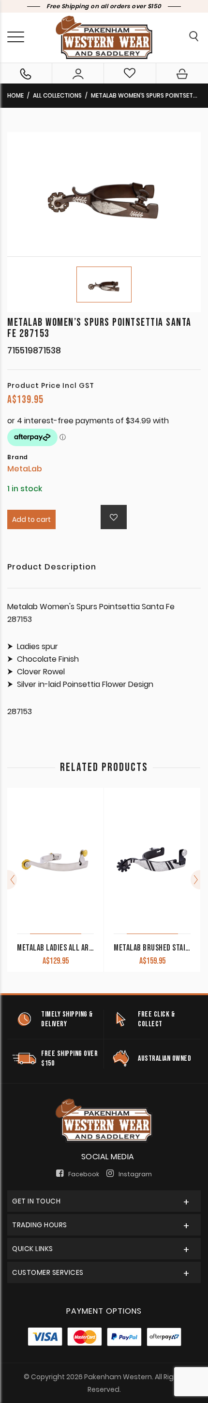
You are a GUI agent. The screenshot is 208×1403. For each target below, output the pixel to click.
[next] (195, 879)
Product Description (51, 567)
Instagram (135, 1174)
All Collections (57, 95)
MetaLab (24, 468)
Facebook (83, 1174)
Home (15, 95)
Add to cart (31, 519)
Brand (17, 457)
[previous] (12, 879)
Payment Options (104, 1311)
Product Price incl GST (50, 385)
